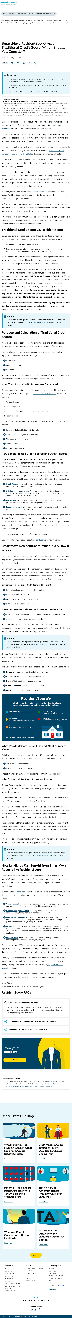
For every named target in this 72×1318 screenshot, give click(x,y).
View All (36, 1255)
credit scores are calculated (44, 393)
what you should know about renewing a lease (39, 855)
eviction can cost (56, 150)
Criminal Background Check (17, 911)
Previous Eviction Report (16, 917)
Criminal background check (17, 491)
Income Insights (13, 507)
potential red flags (52, 486)
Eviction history (12, 500)
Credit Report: (12, 484)
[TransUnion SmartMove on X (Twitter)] (40, 1309)
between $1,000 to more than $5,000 (17, 154)
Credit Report (12, 904)
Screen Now (15, 1060)
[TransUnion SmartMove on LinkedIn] (32, 1310)
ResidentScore (37, 192)
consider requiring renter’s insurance (37, 322)
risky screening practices (42, 644)
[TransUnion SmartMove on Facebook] (36, 1310)
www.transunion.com (53, 1081)
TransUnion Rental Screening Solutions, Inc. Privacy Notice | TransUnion (30, 1086)
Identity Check (12, 937)
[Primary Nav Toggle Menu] (67, 3)
